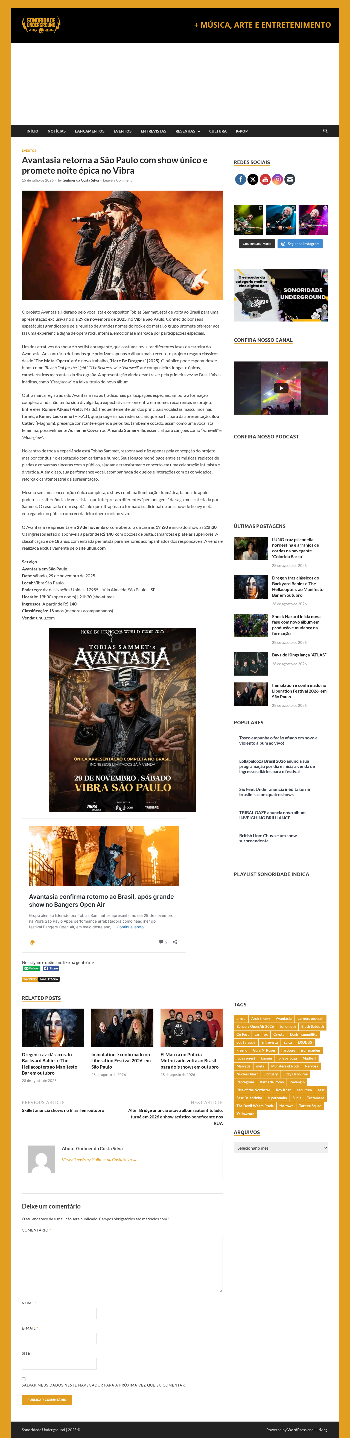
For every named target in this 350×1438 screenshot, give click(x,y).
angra (241, 1018)
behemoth (288, 1026)
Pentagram (245, 1082)
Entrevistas (153, 131)
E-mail (30, 1328)
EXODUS (305, 1042)
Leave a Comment (117, 180)
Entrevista (269, 1042)
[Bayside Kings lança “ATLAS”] (251, 655)
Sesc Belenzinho (249, 1098)
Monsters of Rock (285, 1066)
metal (261, 1066)
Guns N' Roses (264, 1050)
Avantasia (49, 979)
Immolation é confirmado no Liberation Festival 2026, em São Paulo (121, 1060)
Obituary (271, 1074)
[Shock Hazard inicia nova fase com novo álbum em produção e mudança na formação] (251, 616)
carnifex (261, 1034)
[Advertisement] (175, 83)
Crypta (278, 1034)
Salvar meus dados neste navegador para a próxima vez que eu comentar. (104, 1385)
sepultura (304, 1090)
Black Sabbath (312, 1026)
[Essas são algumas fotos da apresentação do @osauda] (248, 219)
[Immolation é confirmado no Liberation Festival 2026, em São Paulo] (122, 1029)
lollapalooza (287, 1058)
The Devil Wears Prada (255, 1106)
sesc (321, 1090)
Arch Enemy (260, 1018)
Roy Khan (283, 1090)
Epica (288, 1042)
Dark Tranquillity (303, 1034)
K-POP (242, 131)
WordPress (297, 1429)
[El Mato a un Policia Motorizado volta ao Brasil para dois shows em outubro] (192, 1029)
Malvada (243, 1066)
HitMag (320, 1429)
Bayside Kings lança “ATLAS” (299, 654)
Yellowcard (245, 1114)
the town (286, 1106)
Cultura (218, 131)
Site (26, 1353)
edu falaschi (246, 1042)
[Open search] (325, 131)
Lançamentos (89, 131)
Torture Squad (310, 1106)
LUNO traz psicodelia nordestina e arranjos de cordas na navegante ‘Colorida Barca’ (295, 548)
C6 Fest (243, 1034)
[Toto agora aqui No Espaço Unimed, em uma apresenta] (313, 219)
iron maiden (310, 1050)
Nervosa (311, 1066)
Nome (29, 1303)
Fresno (242, 1050)
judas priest (246, 1058)
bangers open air (311, 1018)
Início (32, 131)
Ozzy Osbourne (296, 1074)
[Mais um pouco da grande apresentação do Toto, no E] (281, 219)
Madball (309, 1058)
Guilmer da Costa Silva (81, 180)
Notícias (57, 131)
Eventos (123, 131)
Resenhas (185, 131)
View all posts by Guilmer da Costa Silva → (99, 1159)
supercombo (277, 1098)
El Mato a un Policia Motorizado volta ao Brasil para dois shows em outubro (190, 1060)
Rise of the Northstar (253, 1090)
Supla (297, 1098)
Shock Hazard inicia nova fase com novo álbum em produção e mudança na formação (296, 625)
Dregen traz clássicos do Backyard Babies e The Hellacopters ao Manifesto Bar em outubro (49, 1063)
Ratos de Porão (272, 1082)
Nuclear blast (247, 1074)
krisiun (266, 1058)
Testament (315, 1098)
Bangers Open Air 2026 (255, 1026)
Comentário (36, 1230)
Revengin (297, 1082)
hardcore (288, 1050)
